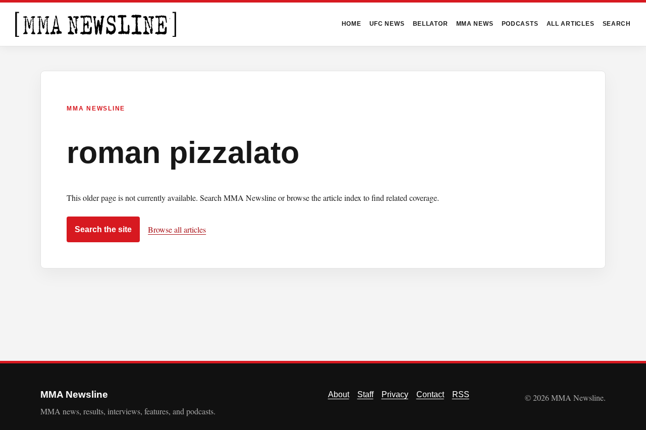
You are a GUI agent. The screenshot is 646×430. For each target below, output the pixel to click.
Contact (430, 394)
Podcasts (520, 23)
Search (617, 23)
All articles (571, 23)
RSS (460, 394)
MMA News (475, 23)
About (338, 394)
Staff (365, 394)
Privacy (395, 394)
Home (351, 23)
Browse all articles (177, 229)
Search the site (103, 229)
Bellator (430, 23)
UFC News (387, 23)
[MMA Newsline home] (95, 24)
